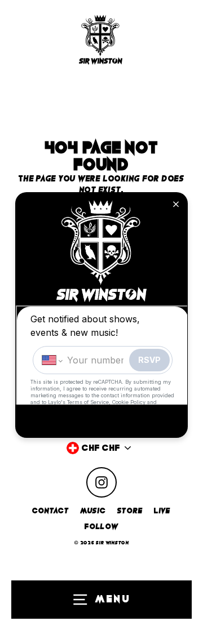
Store (130, 510)
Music (93, 510)
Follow (101, 526)
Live (162, 510)
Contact (50, 510)
